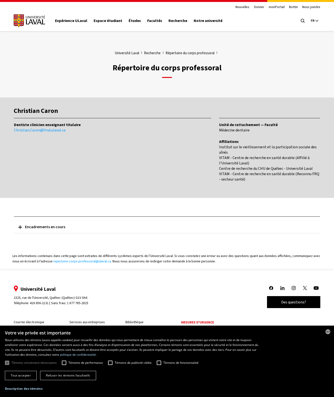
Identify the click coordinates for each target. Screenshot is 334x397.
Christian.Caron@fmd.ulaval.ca (40, 130)
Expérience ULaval (71, 20)
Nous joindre (311, 7)
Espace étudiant (108, 20)
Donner (259, 7)
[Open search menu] (303, 21)
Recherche (177, 20)
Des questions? (293, 302)
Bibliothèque (134, 322)
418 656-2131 (39, 303)
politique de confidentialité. (78, 355)
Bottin (293, 7)
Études (135, 20)
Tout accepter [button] (21, 375)
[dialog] (167, 361)
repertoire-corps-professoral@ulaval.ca (82, 261)
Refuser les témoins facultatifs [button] (68, 375)
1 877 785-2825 (77, 303)
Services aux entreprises (87, 322)
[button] (24, 388)
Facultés (154, 20)
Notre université (208, 20)
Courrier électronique (29, 322)
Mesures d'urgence (197, 322)
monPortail (277, 7)
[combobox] (327, 331)
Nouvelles (242, 7)
